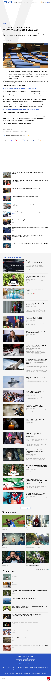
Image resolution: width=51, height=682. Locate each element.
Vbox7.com (9, 667)
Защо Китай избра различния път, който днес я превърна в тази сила (29, 212)
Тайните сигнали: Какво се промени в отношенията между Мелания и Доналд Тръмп (36, 303)
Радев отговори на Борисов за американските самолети (26, 196)
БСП (22, 131)
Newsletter (20, 140)
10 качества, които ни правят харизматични (33, 528)
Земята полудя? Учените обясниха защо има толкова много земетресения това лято (36, 347)
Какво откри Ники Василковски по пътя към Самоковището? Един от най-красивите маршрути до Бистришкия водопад (29, 591)
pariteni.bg (13, 206)
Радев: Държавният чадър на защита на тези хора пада (26, 188)
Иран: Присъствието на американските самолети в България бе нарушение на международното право (36, 481)
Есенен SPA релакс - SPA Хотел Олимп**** (34, 289)
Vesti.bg (8, 2)
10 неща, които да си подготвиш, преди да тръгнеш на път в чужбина (36, 546)
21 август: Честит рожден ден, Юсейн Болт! (13, 527)
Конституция (16, 131)
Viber (13, 140)
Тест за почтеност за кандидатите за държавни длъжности (36, 332)
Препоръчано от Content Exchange (42, 569)
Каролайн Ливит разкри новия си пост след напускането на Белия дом (30, 243)
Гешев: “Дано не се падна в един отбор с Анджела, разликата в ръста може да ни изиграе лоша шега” (29, 607)
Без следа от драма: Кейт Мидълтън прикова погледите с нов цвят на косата (36, 451)
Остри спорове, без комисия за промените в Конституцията (19, 88)
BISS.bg (47, 667)
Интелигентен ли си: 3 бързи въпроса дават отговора (13, 546)
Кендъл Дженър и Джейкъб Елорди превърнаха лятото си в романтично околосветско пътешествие (27, 615)
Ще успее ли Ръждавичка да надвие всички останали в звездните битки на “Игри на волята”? (36, 466)
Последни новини (12, 257)
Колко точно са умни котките (19, 575)
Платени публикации (36, 673)
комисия (9, 131)
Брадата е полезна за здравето (10, 564)
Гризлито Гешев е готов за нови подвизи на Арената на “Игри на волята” (35, 276)
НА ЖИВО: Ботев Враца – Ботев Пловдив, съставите (25, 622)
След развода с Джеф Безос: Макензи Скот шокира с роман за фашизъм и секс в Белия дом (30, 181)
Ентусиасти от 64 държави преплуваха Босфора (24, 598)
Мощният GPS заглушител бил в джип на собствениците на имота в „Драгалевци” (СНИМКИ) (29, 638)
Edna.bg (34, 669)
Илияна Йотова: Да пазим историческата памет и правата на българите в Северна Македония (27, 236)
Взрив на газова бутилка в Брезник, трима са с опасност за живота (36, 493)
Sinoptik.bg (17, 669)
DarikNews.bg (21, 667)
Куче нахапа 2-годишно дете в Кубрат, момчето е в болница (34, 406)
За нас (6, 673)
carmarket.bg (14, 213)
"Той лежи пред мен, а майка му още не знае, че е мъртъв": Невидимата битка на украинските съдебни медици (36, 361)
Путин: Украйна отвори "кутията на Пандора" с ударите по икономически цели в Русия (27, 220)
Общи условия (19, 673)
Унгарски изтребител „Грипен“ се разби (35, 377)
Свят (28, 2)
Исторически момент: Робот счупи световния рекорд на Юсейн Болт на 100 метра (30, 228)
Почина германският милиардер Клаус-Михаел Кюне (35, 420)
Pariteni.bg (29, 669)
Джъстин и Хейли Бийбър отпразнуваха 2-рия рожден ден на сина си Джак (36, 435)
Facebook (36, 140)
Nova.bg (26, 667)
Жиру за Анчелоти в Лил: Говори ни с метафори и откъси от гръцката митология (29, 630)
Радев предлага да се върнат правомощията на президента (34, 317)
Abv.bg (3, 667)
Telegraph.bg (40, 669)
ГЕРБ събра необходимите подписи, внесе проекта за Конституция (21, 109)
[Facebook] (25, 674)
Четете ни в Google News (27, 663)
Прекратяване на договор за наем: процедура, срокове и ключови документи (28, 204)
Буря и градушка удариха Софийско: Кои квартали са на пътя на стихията (28, 173)
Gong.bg (14, 667)
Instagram (43, 140)
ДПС (26, 131)
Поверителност (27, 673)
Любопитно (34, 2)
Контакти (44, 673)
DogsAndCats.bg (33, 667)
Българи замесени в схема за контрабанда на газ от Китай (34, 261)
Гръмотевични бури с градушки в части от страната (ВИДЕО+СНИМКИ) (30, 645)
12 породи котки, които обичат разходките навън (24, 582)
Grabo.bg (23, 669)
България (22, 2)
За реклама (12, 673)
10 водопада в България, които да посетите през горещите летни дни (37, 564)
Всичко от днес (25, 508)
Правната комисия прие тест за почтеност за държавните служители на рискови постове (35, 392)
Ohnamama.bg (11, 669)
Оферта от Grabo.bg (29, 292)
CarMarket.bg (41, 667)
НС (3, 131)
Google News (28, 140)
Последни (16, 2)
